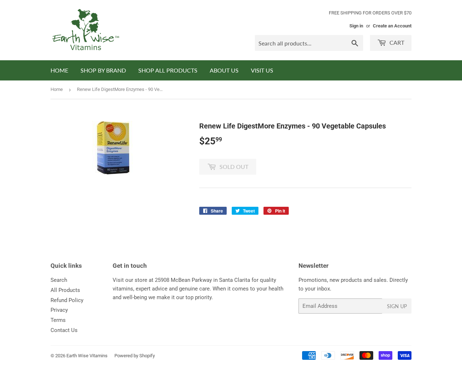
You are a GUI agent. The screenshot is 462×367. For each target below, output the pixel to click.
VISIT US (262, 70)
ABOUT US (224, 70)
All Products (65, 290)
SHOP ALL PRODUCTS (167, 70)
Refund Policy (67, 300)
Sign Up (397, 306)
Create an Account (392, 26)
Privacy (59, 310)
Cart (396, 42)
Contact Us (64, 330)
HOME (59, 70)
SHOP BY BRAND (103, 70)
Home (57, 89)
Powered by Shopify (134, 355)
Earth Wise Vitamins (87, 355)
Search (59, 280)
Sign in (356, 26)
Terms (58, 320)
